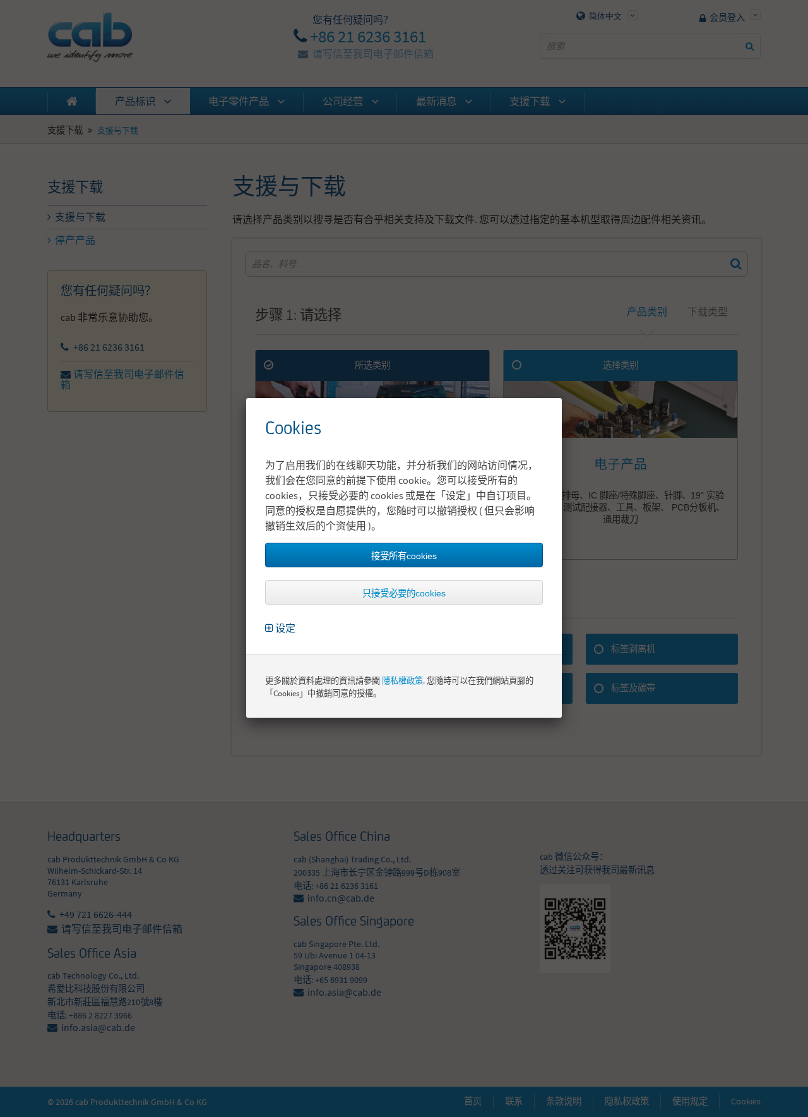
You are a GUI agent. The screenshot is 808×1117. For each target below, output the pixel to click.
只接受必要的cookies (404, 593)
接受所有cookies (404, 556)
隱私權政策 (402, 680)
